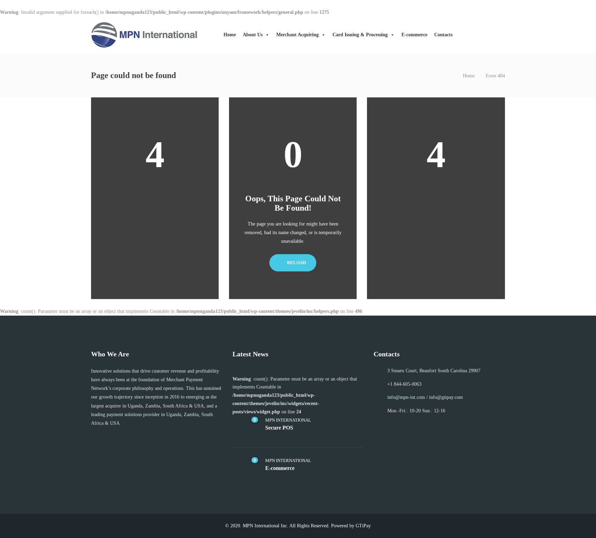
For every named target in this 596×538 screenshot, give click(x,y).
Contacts (443, 34)
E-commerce (414, 34)
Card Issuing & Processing (360, 34)
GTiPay (363, 525)
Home (229, 34)
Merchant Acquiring (297, 34)
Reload (296, 262)
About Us (252, 34)
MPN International (288, 420)
